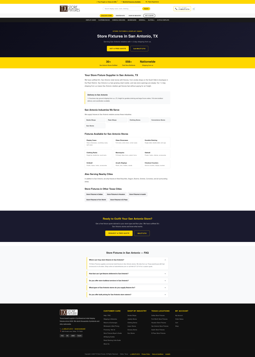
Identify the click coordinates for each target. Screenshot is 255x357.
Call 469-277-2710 (139, 48)
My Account (179, 315)
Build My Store (106, 15)
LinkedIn (167, 354)
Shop (177, 326)
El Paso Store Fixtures (158, 333)
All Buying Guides (109, 337)
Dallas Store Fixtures (158, 315)
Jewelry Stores (132, 319)
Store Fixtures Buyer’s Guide (113, 333)
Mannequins (132, 20)
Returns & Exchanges (110, 323)
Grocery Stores (132, 330)
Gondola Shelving (118, 20)
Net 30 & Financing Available (132, 2)
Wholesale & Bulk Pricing (111, 326)
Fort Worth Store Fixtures (159, 319)
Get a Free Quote (118, 48)
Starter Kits (120, 15)
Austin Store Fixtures (158, 330)
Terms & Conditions (157, 354)
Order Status (179, 319)
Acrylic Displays (163, 20)
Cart (176, 323)
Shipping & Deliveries (110, 319)
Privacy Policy (146, 354)
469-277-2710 (141, 233)
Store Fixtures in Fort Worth (96, 200)
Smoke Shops (132, 315)
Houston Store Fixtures (158, 323)
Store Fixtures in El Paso (119, 200)
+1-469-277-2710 (67, 329)
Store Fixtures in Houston (116, 194)
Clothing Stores (132, 323)
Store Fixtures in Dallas (94, 194)
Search (146, 8)
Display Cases (91, 20)
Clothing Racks (104, 20)
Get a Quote (149, 15)
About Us (106, 344)
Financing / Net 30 (109, 330)
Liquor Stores (132, 326)
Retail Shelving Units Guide (112, 340)
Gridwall (142, 20)
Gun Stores (131, 333)
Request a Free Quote (118, 233)
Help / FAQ (107, 315)
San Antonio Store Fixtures (159, 326)
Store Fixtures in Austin (137, 194)
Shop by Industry (135, 15)
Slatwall (151, 20)
